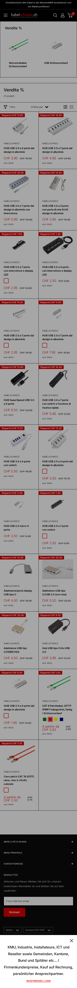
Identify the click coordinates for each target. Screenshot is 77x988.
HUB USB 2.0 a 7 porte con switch (55, 527)
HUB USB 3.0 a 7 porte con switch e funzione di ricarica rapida (56, 403)
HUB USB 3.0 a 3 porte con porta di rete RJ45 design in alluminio (55, 209)
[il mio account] (62, 15)
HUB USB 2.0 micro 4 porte (16, 527)
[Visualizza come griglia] (65, 107)
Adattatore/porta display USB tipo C (18, 592)
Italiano (9, 930)
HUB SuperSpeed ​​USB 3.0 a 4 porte (19, 401)
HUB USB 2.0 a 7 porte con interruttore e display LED (18, 270)
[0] (70, 15)
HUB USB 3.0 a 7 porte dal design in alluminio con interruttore (19, 209)
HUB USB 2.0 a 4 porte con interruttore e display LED (57, 270)
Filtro (12, 106)
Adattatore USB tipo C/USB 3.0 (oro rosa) (54, 592)
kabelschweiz (12, 143)
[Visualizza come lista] (71, 107)
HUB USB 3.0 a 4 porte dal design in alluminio (19, 150)
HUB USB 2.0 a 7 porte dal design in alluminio (19, 337)
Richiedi (14, 912)
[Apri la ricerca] (55, 15)
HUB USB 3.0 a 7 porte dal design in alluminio (57, 150)
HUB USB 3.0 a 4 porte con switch (17, 463)
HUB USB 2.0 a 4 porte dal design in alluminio (57, 463)
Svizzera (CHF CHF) (35, 930)
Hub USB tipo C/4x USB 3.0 (56, 650)
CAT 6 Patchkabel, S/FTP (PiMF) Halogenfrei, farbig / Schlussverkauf (57, 709)
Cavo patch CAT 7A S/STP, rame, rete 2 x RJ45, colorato (19, 780)
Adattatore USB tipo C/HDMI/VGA (15, 650)
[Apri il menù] (5, 15)
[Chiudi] (71, 940)
